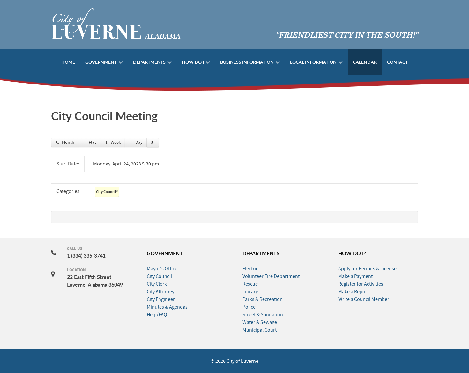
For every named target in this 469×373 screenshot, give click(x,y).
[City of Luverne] (116, 23)
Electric (250, 269)
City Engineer (161, 299)
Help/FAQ (157, 315)
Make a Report (353, 292)
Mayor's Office (162, 269)
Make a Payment (355, 276)
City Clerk (157, 284)
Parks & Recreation (262, 299)
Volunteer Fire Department (271, 276)
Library (250, 292)
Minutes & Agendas (167, 307)
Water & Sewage (259, 322)
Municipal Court (259, 330)
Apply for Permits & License (367, 269)
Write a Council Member (363, 299)
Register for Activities (360, 284)
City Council (107, 191)
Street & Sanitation (262, 315)
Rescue (250, 284)
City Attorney (160, 292)
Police (249, 307)
